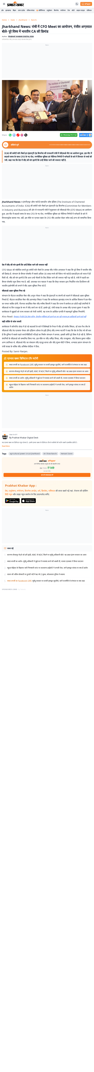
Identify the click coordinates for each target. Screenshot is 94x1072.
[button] (47, 105)
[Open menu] (4, 4)
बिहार (14, 10)
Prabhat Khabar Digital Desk (25, 437)
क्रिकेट (44, 490)
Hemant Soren (67, 453)
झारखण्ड (8, 10)
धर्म (39, 490)
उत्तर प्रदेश (21, 10)
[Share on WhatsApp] (10, 135)
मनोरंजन (63, 10)
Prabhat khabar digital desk (21, 36)
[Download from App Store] (28, 500)
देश (6, 490)
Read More (6, 446)
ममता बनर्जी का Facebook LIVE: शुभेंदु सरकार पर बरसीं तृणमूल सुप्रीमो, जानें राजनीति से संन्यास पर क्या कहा (48, 364)
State (13, 20)
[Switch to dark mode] (77, 4)
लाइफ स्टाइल (80, 10)
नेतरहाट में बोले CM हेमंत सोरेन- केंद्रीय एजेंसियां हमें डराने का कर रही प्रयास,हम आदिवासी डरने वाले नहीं (49, 316)
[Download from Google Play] (12, 500)
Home (4, 20)
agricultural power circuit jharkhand (25, 453)
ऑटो (73, 10)
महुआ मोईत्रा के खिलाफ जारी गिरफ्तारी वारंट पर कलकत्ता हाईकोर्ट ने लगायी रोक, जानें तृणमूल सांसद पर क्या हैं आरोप (47, 386)
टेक (69, 10)
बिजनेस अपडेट (30, 490)
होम (2, 10)
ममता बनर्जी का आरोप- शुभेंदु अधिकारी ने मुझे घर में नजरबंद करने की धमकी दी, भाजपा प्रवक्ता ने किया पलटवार (47, 378)
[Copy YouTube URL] (18, 135)
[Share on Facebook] (14, 135)
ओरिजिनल (42, 10)
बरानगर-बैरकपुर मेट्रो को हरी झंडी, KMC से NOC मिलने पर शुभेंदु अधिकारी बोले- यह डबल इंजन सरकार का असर (48, 371)
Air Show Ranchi (50, 453)
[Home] (15, 3)
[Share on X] (25, 135)
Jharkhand (23, 20)
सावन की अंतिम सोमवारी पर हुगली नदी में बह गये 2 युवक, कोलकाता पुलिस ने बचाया (36, 574)
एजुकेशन (49, 10)
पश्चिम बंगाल (30, 10)
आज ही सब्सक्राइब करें (47, 475)
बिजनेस (56, 10)
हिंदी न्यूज (8, 494)
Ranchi (34, 20)
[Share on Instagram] (21, 135)
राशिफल (89, 10)
